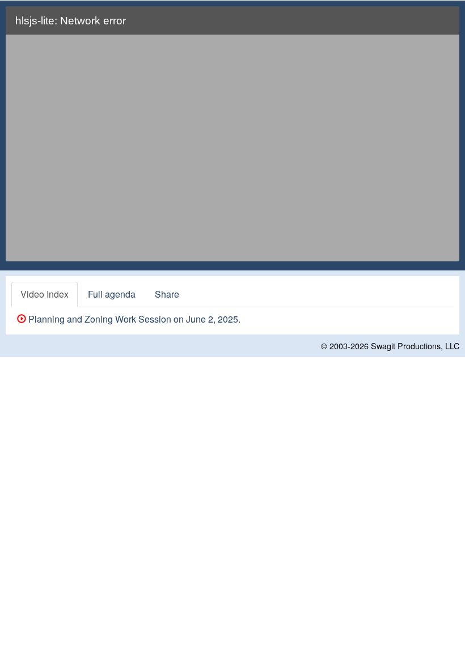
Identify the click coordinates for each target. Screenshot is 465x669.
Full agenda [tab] (112, 293)
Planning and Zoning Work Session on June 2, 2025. (133, 318)
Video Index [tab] (44, 293)
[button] (443, 25)
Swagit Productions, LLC (415, 346)
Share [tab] (167, 293)
